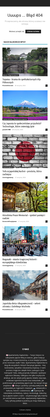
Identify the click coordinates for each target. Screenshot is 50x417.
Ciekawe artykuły (25, 410)
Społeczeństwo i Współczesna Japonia (15, 119)
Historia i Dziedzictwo (10, 211)
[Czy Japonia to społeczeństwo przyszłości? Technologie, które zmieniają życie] (25, 105)
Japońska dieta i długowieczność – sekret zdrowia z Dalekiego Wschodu (21, 305)
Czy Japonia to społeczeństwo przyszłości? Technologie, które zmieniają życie (21, 125)
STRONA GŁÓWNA (33, 31)
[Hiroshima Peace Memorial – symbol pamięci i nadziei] (25, 197)
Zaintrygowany (7, 177)
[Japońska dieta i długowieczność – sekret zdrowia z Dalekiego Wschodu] (25, 285)
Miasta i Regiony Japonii (10, 75)
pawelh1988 (6, 129)
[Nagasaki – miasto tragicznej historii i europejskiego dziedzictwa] (25, 241)
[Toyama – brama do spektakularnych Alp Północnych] (25, 62)
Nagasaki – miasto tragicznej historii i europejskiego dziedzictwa (19, 261)
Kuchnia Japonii (8, 167)
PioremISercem (7, 85)
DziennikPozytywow (9, 221)
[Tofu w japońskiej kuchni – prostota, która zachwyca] (25, 151)
